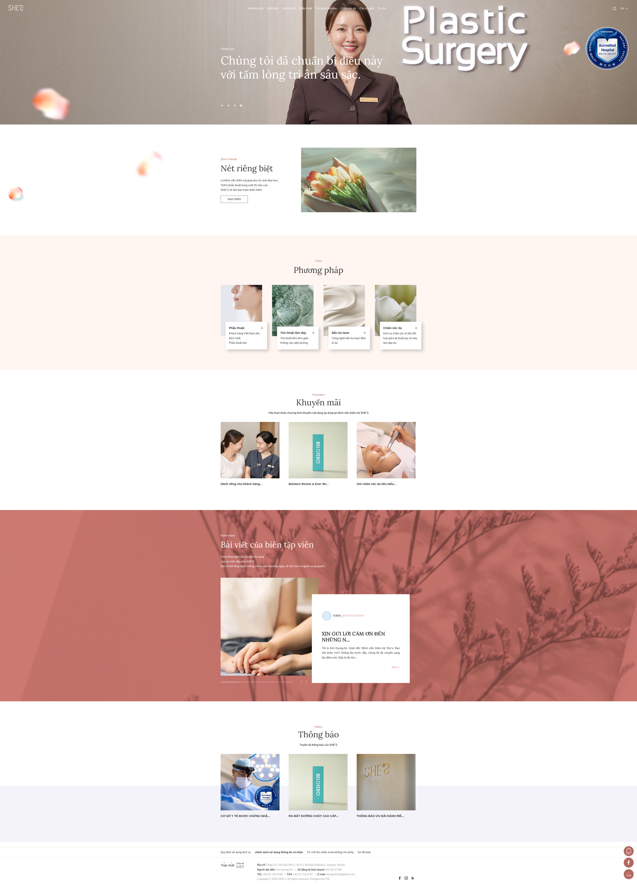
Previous (301, 681)
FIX (327, 879)
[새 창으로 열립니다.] (629, 852)
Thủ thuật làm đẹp (326, 8)
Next (630, 62)
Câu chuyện (367, 8)
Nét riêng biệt (255, 8)
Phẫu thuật (305, 8)
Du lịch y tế (288, 8)
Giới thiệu (273, 8)
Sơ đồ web (364, 852)
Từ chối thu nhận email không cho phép (330, 852)
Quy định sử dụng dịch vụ (236, 852)
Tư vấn (382, 8)
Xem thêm (234, 199)
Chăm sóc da (348, 8)
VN (622, 8)
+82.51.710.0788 (273, 874)
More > (396, 667)
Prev (7, 62)
